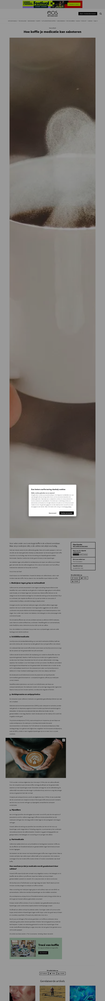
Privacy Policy (67, 507)
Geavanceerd (52, 513)
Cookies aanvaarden (66, 513)
